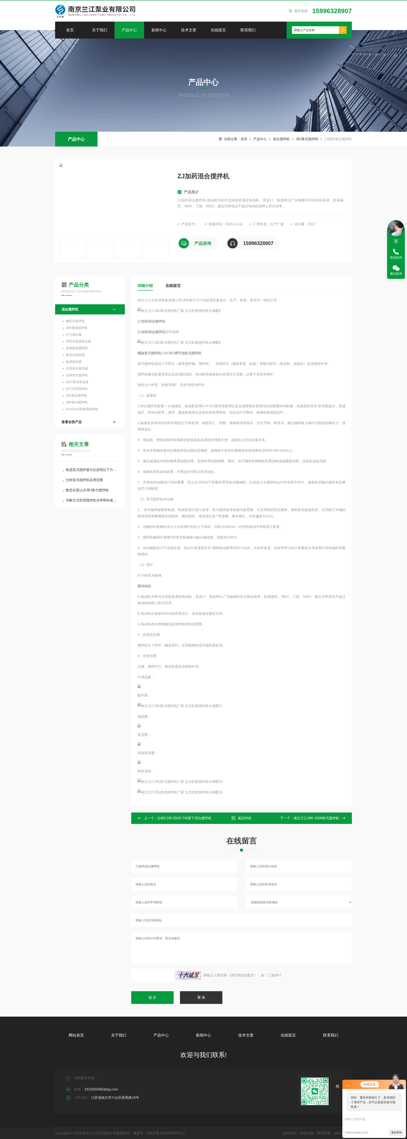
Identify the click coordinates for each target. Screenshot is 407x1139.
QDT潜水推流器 (77, 382)
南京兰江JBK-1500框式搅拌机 (316, 818)
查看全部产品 (71, 422)
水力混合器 (74, 334)
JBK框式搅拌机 (77, 402)
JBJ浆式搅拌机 (307, 139)
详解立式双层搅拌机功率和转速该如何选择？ (92, 500)
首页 (70, 30)
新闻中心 (159, 30)
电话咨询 (396, 257)
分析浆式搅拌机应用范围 (84, 480)
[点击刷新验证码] (188, 975)
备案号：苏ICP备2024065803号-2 (159, 1133)
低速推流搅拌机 (77, 348)
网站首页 (76, 1035)
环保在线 (307, 1133)
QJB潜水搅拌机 (77, 375)
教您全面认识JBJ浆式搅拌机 (87, 490)
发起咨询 (396, 1132)
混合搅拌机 (281, 139)
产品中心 (129, 30)
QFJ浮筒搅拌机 (77, 388)
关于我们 (99, 30)
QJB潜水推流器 (77, 368)
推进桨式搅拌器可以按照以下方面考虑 (92, 470)
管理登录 (323, 1133)
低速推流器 (74, 361)
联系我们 (248, 30)
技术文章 (188, 30)
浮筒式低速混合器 (78, 341)
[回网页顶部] (395, 242)
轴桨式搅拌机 (75, 321)
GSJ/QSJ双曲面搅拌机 (82, 409)
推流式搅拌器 (75, 355)
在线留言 (218, 30)
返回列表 (244, 818)
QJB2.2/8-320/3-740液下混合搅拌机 (185, 818)
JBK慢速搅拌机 (77, 327)
